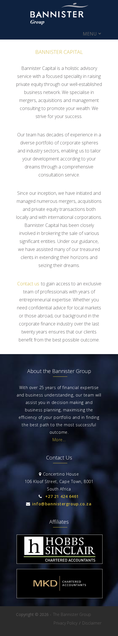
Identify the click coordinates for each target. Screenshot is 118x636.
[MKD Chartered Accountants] (59, 596)
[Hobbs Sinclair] (59, 562)
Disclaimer (91, 623)
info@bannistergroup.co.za (61, 504)
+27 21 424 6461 (62, 496)
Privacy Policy (65, 623)
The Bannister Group (72, 614)
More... (59, 439)
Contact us (28, 283)
